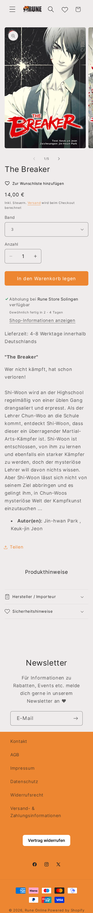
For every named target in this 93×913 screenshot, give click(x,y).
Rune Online (36, 910)
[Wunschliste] (64, 9)
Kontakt (18, 741)
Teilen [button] (16, 547)
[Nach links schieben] (34, 158)
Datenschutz (24, 781)
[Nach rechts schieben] (59, 158)
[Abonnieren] (75, 718)
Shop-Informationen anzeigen (42, 320)
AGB (14, 754)
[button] (12, 9)
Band (10, 217)
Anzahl (11, 244)
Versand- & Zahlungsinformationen (35, 812)
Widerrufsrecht (26, 795)
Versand (34, 203)
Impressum (22, 768)
